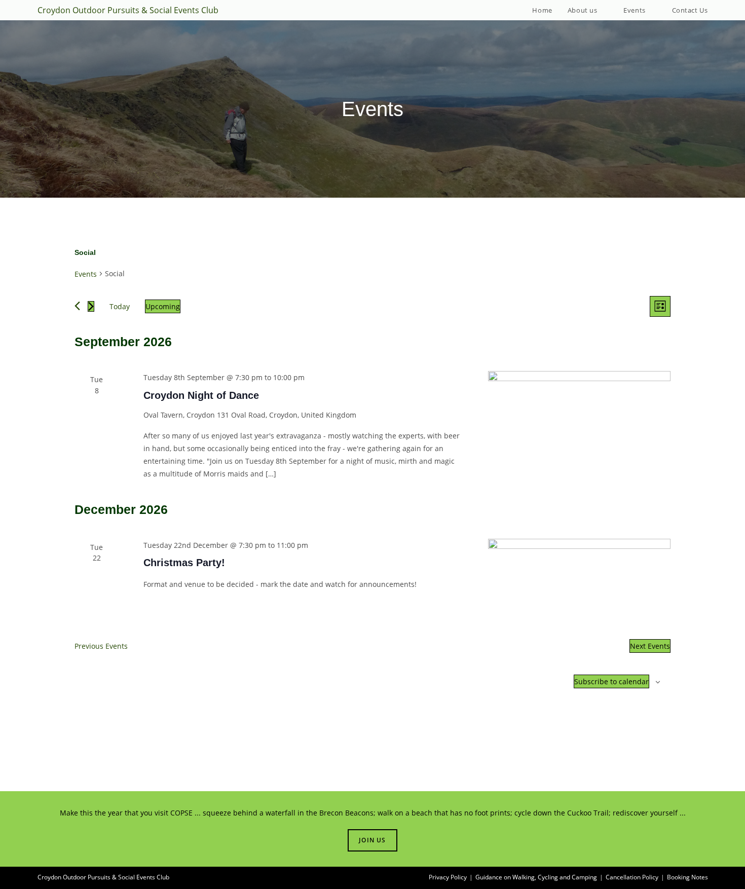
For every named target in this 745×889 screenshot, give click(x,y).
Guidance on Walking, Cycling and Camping (536, 877)
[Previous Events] (77, 306)
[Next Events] (91, 306)
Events (85, 274)
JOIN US (372, 840)
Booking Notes (687, 877)
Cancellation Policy (632, 877)
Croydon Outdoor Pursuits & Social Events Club (128, 10)
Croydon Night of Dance (201, 395)
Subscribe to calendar (611, 681)
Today (119, 306)
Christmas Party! (184, 562)
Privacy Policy (448, 877)
